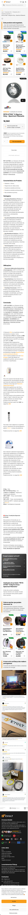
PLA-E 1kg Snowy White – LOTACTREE (7, 653)
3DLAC (9, 428)
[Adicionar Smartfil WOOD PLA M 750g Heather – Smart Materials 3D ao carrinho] (11, 624)
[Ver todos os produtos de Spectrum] (7, 107)
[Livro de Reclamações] (16, 835)
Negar (14, 905)
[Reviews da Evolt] (12, 832)
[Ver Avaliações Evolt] (14, 736)
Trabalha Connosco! (6, 860)
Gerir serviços (14, 897)
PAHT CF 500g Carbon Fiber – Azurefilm (6, 46)
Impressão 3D (8, 12)
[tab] (14, 150)
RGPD (3, 858)
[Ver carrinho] (23, 2)
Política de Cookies (13, 913)
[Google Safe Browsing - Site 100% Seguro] (6, 835)
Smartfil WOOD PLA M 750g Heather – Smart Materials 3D (7, 630)
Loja (2, 12)
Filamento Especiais (6, 13)
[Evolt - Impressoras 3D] (7, 2)
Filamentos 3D (16, 12)
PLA (11, 332)
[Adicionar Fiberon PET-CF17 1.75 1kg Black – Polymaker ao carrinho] (24, 647)
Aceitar (14, 901)
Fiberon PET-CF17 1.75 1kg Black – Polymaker (20, 653)
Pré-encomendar (17, 141)
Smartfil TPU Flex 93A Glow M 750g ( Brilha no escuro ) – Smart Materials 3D (20, 70)
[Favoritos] (21, 2)
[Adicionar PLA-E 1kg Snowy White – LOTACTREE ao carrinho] (11, 647)
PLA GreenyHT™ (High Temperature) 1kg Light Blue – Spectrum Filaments (20, 47)
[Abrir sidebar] (2, 2)
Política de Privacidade (7, 853)
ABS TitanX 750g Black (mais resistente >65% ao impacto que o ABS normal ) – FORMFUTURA (7, 72)
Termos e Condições (6, 851)
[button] (14, 90)
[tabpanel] (14, 355)
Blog (3, 850)
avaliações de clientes (15, 111)
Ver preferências (14, 909)
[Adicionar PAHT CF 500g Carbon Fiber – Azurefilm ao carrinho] (11, 41)
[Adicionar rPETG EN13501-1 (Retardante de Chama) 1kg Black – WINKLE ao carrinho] (24, 624)
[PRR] (13, 842)
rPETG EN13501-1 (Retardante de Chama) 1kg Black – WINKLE (20, 630)
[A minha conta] (25, 2)
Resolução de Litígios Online (8, 856)
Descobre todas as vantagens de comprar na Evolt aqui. (11, 575)
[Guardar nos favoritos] (2, 18)
